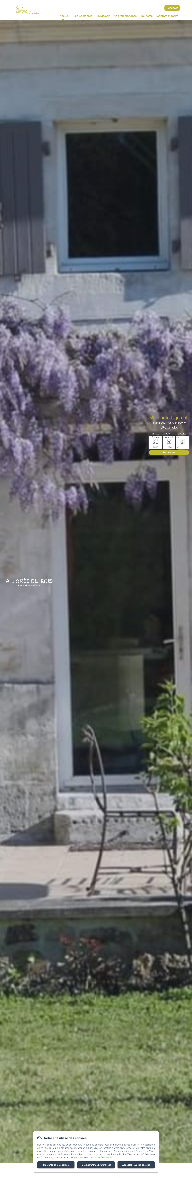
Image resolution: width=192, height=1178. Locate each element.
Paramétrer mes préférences (96, 1164)
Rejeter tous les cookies (56, 1164)
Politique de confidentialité (98, 1157)
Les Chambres (83, 16)
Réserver (172, 8)
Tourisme (147, 16)
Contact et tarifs (167, 16)
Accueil (64, 16)
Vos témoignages (125, 16)
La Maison (103, 16)
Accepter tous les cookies (136, 1164)
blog (62, 19)
